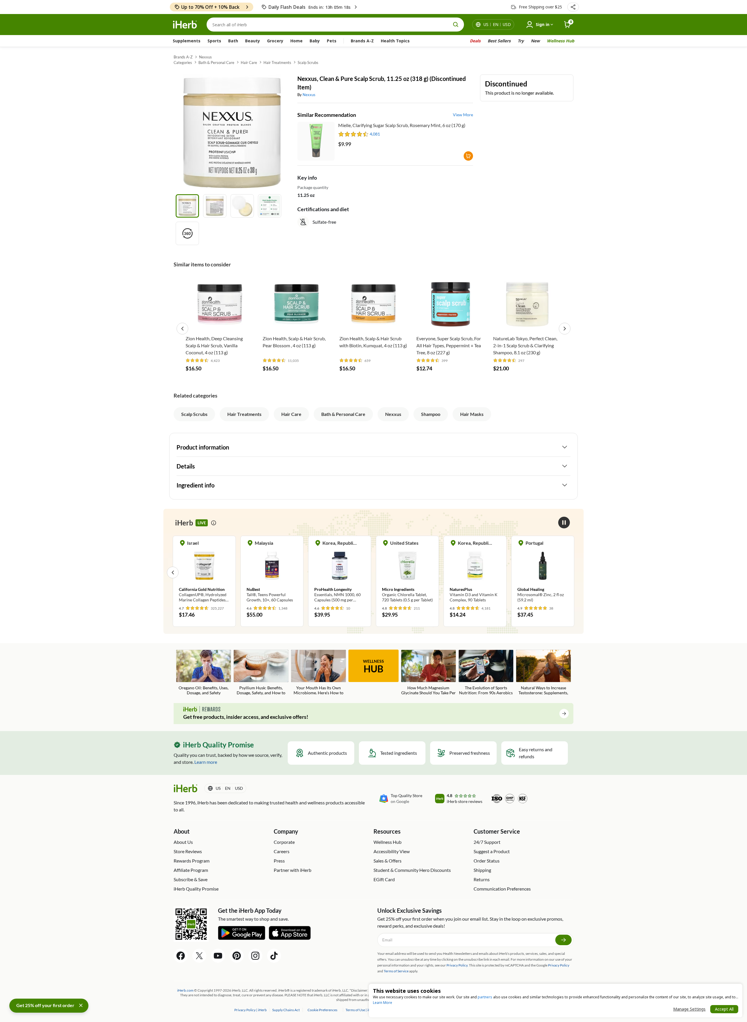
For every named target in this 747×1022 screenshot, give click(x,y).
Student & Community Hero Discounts (412, 870)
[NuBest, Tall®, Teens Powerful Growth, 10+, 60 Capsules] (204, 572)
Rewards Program (192, 860)
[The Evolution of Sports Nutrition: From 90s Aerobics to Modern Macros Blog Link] (486, 673)
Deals (475, 41)
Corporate (284, 842)
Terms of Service (396, 971)
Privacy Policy (558, 965)
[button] (573, 7)
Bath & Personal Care (216, 62)
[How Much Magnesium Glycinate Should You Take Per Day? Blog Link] (428, 673)
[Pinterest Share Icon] (236, 955)
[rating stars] (353, 134)
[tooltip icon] (214, 523)
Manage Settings (689, 1009)
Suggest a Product (492, 851)
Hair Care (249, 62)
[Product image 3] (242, 206)
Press (279, 860)
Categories (183, 62)
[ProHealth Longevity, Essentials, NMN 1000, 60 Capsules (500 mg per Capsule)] (272, 572)
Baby (315, 41)
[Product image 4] (269, 206)
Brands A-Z (362, 41)
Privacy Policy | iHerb (250, 1010)
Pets (331, 41)
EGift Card (384, 879)
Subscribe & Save (190, 879)
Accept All (724, 1009)
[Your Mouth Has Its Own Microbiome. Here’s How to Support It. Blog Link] (318, 673)
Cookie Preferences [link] (322, 1010)
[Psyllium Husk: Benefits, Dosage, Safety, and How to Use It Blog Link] (261, 673)
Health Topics (395, 41)
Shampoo (430, 414)
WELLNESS (373, 666)
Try (521, 41)
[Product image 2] (214, 206)
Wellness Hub (560, 41)
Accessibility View (392, 851)
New (535, 41)
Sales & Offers (388, 860)
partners (485, 997)
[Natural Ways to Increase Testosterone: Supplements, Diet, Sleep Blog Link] (543, 673)
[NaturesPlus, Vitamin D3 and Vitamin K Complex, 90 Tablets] (407, 572)
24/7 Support (487, 842)
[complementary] (322, 1010)
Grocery (275, 41)
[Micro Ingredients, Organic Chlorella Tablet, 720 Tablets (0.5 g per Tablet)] (339, 572)
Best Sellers (499, 41)
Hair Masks (472, 414)
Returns (482, 879)
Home (296, 41)
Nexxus (205, 57)
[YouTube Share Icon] (218, 955)
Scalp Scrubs (308, 62)
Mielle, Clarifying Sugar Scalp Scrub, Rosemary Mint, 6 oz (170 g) (401, 125)
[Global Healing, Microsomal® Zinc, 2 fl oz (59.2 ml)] (475, 572)
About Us (183, 842)
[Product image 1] (187, 206)
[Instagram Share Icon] (255, 955)
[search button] (455, 25)
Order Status (487, 860)
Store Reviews (188, 851)
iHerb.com (185, 990)
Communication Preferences (502, 888)
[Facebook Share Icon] (180, 955)
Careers (281, 851)
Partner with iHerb (292, 870)
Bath (233, 41)
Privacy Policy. (457, 965)
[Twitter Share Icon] (199, 955)
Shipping (482, 870)
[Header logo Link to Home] (185, 25)
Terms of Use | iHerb (361, 1010)
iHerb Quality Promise (196, 888)
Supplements (186, 41)
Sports (214, 41)
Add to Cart (219, 323)
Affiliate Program (191, 870)
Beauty (252, 41)
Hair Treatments (277, 62)
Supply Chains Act (286, 1010)
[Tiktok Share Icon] (274, 955)
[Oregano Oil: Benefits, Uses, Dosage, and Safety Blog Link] (203, 673)
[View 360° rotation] (187, 233)
